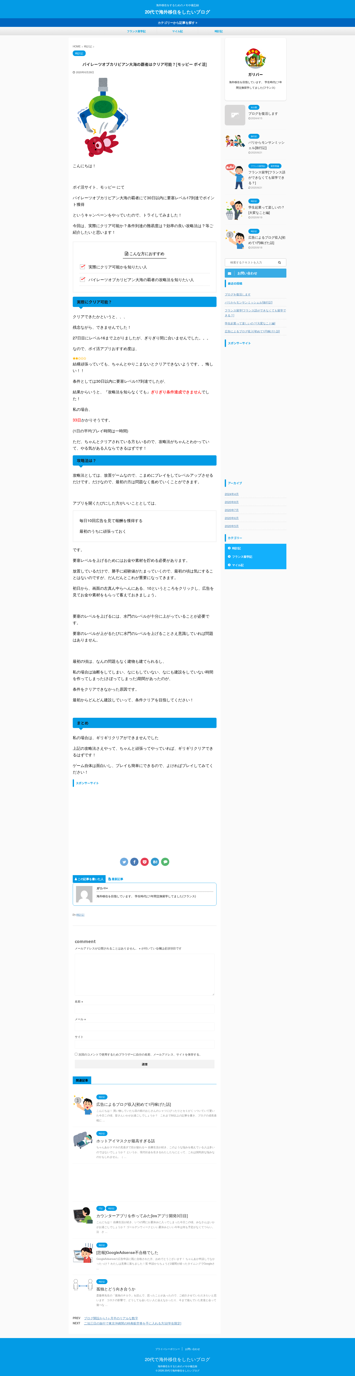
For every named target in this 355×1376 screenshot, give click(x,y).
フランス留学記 (136, 31)
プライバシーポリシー (167, 1349)
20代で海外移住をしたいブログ (177, 11)
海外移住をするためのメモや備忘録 (177, 1366)
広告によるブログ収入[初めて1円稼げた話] (133, 1104)
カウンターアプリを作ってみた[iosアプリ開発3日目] (142, 1215)
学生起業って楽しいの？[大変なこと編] (250, 323)
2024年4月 (232, 494)
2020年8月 (232, 502)
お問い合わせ (192, 1349)
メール (80, 1019)
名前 (79, 1001)
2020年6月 (232, 518)
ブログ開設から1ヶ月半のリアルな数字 (111, 1318)
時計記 (219, 31)
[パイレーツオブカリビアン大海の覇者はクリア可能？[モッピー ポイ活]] (155, 862)
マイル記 (177, 31)
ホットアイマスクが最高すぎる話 (125, 1140)
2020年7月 (232, 510)
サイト (79, 1037)
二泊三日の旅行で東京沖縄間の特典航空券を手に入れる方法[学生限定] (132, 1323)
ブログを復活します (263, 113)
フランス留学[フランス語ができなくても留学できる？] (266, 177)
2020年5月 (232, 526)
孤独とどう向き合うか (115, 1288)
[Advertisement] (103, 820)
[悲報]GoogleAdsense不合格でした (127, 1252)
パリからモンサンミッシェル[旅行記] (248, 302)
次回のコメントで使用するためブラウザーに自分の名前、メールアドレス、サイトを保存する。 (140, 1054)
